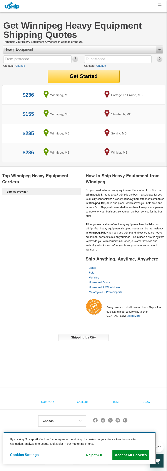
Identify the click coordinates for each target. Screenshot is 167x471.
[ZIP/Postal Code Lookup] (75, 60)
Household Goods (99, 282)
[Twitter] (110, 421)
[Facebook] (95, 421)
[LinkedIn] (125, 421)
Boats (92, 267)
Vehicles (94, 277)
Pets (91, 272)
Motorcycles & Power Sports (105, 292)
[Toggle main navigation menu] (160, 6)
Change (20, 65)
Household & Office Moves (104, 287)
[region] (79, 448)
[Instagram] (103, 421)
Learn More (133, 315)
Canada (8, 65)
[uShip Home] (12, 6)
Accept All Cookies (131, 455)
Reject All (94, 455)
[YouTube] (117, 421)
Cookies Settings (24, 455)
